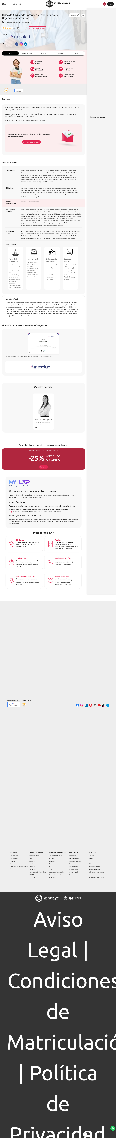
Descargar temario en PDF (30, 576)
